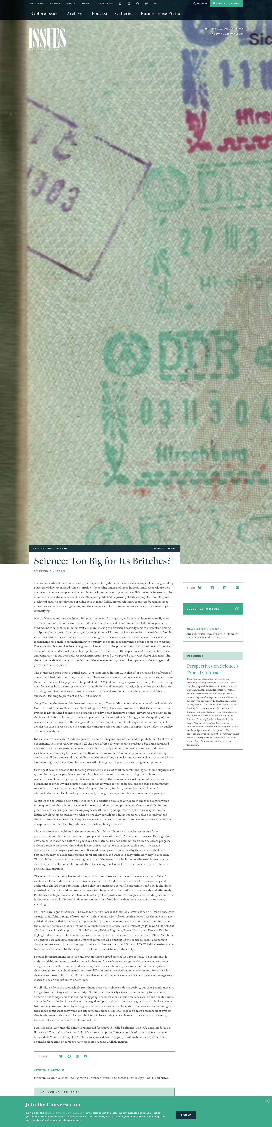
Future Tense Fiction (162, 13)
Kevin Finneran (52, 571)
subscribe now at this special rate (60, 1120)
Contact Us (104, 3)
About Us (37, 3)
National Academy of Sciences (224, 28)
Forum (71, 3)
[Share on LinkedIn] (77, 1056)
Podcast (100, 13)
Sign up (186, 1114)
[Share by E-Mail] (85, 1056)
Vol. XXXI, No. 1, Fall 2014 (59, 1092)
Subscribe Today (227, 3)
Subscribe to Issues (203, 609)
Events (55, 3)
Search (201, 3)
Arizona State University (228, 33)
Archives (75, 13)
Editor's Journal (164, 548)
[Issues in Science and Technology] (47, 39)
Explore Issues (45, 13)
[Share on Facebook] (69, 1056)
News (86, 3)
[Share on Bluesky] (61, 1056)
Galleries (124, 13)
